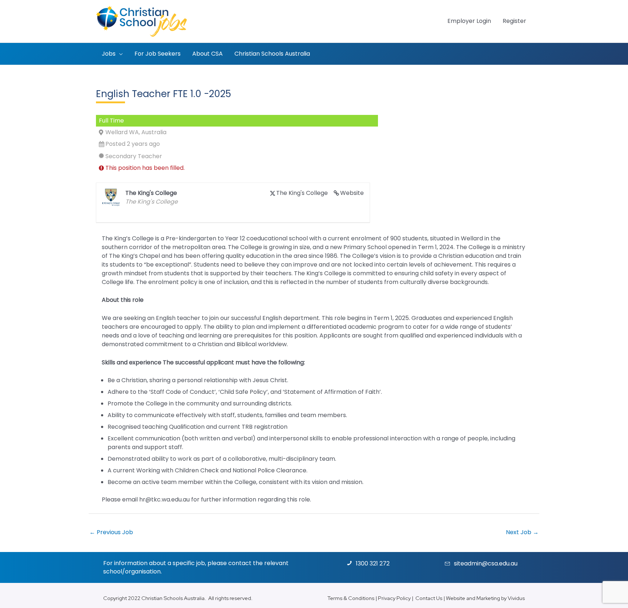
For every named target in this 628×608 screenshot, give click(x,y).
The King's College (302, 193)
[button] (119, 54)
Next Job (522, 532)
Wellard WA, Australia (135, 132)
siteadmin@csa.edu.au (486, 563)
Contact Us (428, 598)
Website (352, 193)
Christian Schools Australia (173, 598)
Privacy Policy (394, 598)
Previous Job (111, 532)
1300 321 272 (373, 563)
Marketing (488, 598)
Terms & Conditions (350, 598)
